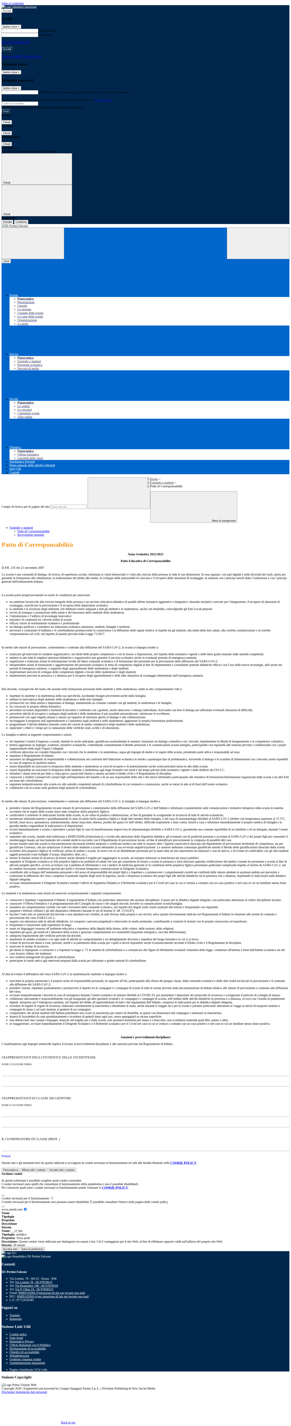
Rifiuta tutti (34, 1169)
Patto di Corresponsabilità (33, 531)
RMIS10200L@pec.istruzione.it (53, 1296)
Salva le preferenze (32, 1249)
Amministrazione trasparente (27, 1363)
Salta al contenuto (13, 3)
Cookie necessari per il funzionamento (26, 1198)
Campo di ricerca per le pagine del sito (25, 506)
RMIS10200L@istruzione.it (51, 1293)
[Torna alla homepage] (145, 226)
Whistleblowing (19, 1355)
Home (154, 479)
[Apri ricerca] (258, 243)
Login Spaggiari (103, 99)
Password (45, 34)
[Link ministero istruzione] (19, 7)
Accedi (7, 10)
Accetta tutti (62, 1169)
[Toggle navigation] (33, 243)
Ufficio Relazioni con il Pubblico (30, 1345)
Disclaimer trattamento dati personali (24, 1392)
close (6, 261)
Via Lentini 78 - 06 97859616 (33, 1282)
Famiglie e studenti (162, 482)
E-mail (43, 92)
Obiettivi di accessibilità (24, 1352)
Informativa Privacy (22, 1341)
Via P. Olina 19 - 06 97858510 (34, 1289)
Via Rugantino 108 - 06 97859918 (36, 1285)
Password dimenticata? (16, 42)
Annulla (7, 221)
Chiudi (6, 122)
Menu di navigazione (223, 520)
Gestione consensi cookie (25, 1359)
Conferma (21, 221)
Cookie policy (18, 1334)
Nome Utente (47, 30)
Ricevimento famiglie (30, 534)
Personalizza (10, 1169)
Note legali (16, 1338)
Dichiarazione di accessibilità (28, 1348)
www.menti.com (12, 1209)
